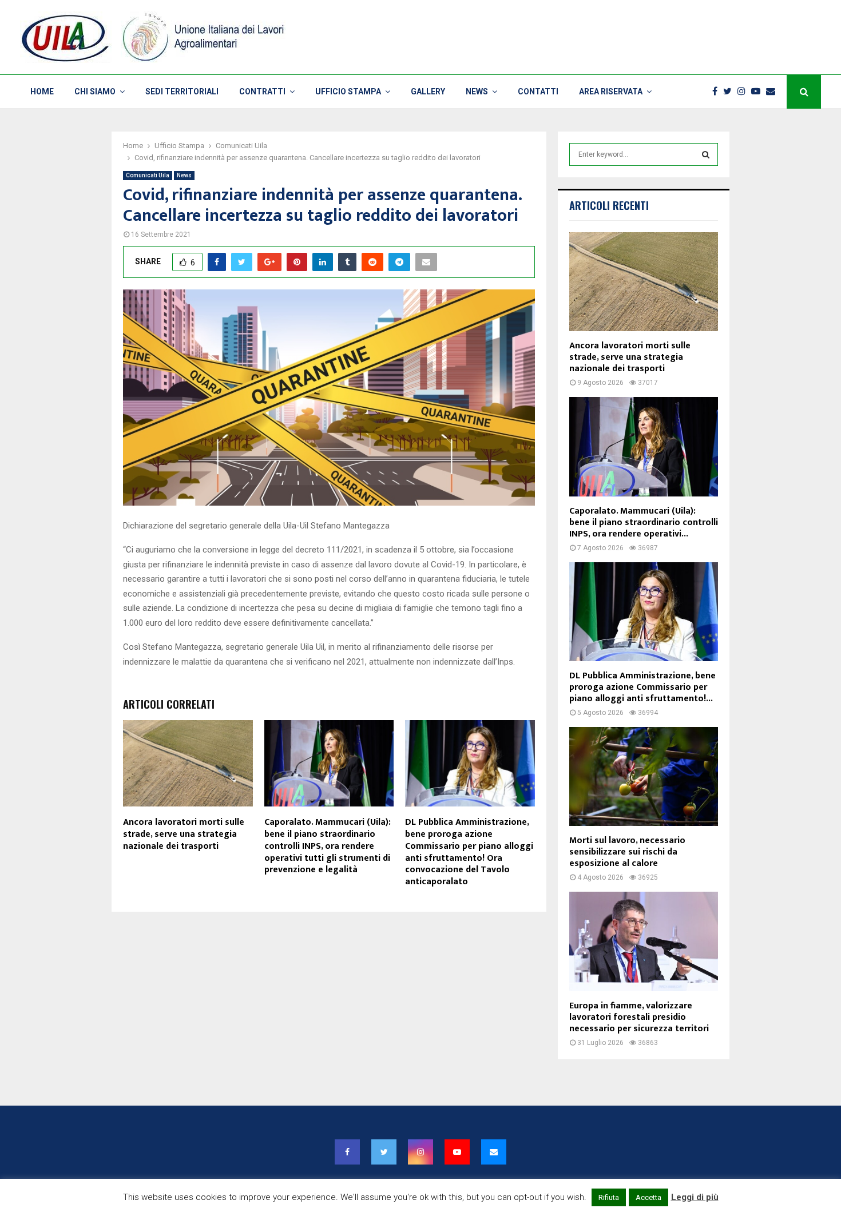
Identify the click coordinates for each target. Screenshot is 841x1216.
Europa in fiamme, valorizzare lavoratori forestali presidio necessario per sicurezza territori (639, 1017)
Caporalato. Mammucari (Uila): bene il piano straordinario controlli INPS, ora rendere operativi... (643, 522)
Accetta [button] (648, 1197)
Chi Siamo (95, 91)
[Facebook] (717, 91)
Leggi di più (695, 1197)
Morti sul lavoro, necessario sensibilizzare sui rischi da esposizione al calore (627, 852)
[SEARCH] (705, 154)
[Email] (773, 91)
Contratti (262, 91)
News (477, 91)
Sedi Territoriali (182, 91)
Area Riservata (610, 91)
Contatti (538, 91)
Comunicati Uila (147, 175)
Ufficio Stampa (348, 91)
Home (42, 91)
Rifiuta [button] (608, 1197)
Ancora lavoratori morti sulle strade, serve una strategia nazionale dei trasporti (183, 834)
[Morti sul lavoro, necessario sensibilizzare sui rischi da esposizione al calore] (643, 776)
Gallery (428, 91)
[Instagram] (744, 91)
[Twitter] (730, 91)
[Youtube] (758, 91)
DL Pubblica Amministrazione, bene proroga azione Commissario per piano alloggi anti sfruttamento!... (642, 687)
